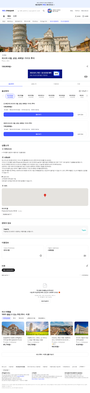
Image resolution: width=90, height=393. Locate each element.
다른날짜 (83, 91)
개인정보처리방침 (20, 366)
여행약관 (45, 366)
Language (5, 370)
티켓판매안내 (66, 366)
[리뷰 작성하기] (87, 266)
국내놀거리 (43, 21)
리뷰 (78, 84)
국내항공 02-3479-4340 (51, 377)
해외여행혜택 (54, 21)
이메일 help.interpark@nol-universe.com (52, 376)
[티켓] (14, 16)
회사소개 (4, 366)
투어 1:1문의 (35, 379)
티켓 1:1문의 (41, 379)
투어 (14, 318)
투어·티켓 (27, 21)
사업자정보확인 (20, 376)
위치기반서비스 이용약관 (33, 366)
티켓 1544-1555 (45, 374)
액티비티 (21, 318)
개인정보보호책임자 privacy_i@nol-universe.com (76, 377)
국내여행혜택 (65, 21)
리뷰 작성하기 (45, 301)
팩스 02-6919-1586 (36, 376)
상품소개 (33, 84)
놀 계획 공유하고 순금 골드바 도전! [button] (29, 11)
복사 (21, 211)
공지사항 (74, 366)
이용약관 (11, 366)
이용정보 (56, 84)
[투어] (9, 16)
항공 (3, 21)
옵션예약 (11, 84)
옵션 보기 (38, 114)
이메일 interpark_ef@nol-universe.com (74, 376)
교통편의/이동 (31, 318)
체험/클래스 (41, 318)
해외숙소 (10, 21)
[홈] (4, 16)
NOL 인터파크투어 (8, 270)
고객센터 (81, 366)
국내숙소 (35, 21)
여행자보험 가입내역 (55, 366)
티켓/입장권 (6, 318)
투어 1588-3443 (36, 374)
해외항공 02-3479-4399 (38, 377)
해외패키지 (18, 21)
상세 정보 (80, 114)
